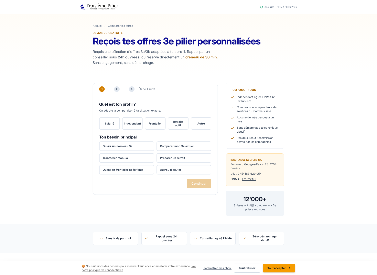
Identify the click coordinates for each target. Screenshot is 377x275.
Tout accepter (276, 268)
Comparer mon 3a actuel (177, 146)
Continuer (199, 183)
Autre (201, 123)
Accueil (97, 25)
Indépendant (132, 123)
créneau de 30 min (201, 57)
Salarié (109, 123)
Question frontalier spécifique (123, 169)
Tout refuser (247, 268)
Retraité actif (178, 123)
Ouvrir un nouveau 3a (117, 146)
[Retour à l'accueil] (100, 7)
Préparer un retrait (172, 158)
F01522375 (249, 179)
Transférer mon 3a (115, 158)
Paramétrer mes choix (217, 268)
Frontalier (155, 123)
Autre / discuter (170, 169)
